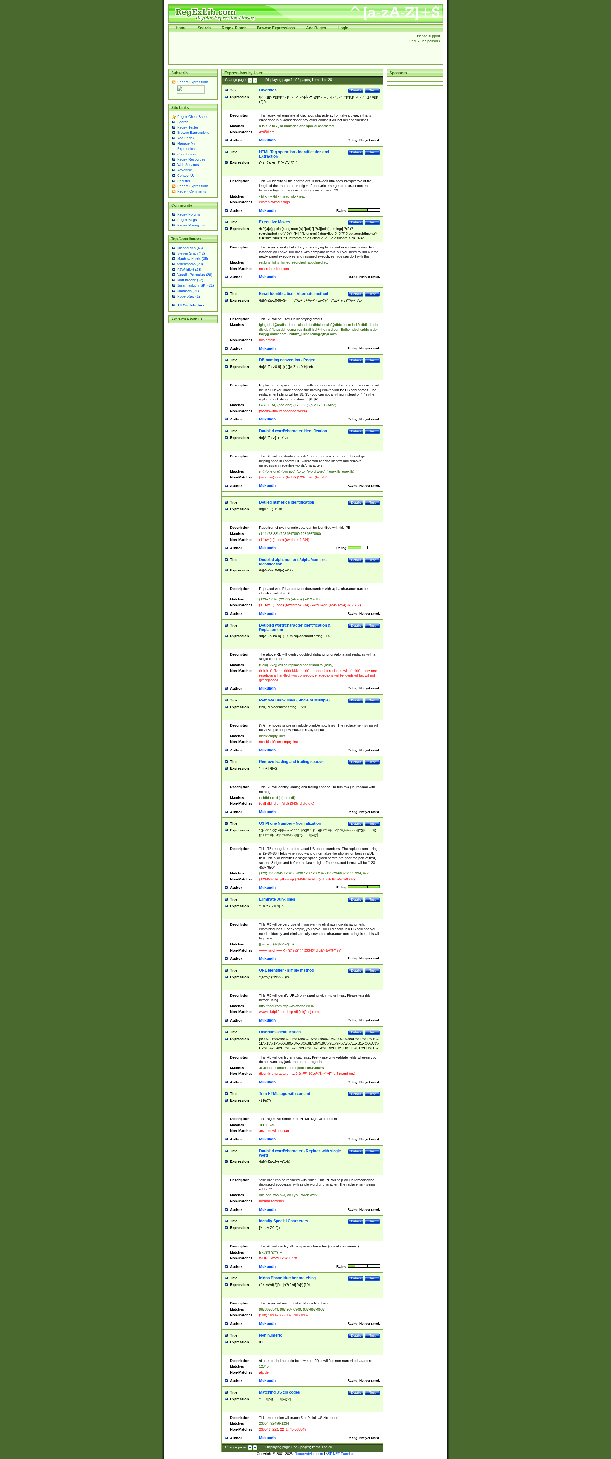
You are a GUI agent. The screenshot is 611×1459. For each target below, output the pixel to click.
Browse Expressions (276, 28)
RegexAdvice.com (309, 1453)
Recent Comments (191, 191)
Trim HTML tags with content (284, 1093)
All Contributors (190, 305)
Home (181, 28)
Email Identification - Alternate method (293, 293)
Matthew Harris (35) (192, 259)
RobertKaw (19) (189, 296)
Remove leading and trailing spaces (291, 761)
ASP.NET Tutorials (340, 1453)
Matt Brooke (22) (190, 280)
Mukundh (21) (188, 291)
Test (372, 90)
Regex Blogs (187, 220)
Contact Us (186, 175)
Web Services (188, 165)
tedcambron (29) (190, 264)
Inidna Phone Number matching (287, 1278)
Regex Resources (191, 159)
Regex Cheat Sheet (192, 117)
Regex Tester (234, 28)
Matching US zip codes (279, 1392)
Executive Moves (274, 222)
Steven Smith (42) (191, 253)
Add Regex (316, 28)
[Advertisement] (287, 48)
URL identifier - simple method (286, 970)
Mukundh (267, 140)
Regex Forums (188, 214)
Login (343, 28)
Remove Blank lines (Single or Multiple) (294, 700)
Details (356, 90)
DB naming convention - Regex (287, 360)
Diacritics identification (280, 1032)
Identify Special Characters (283, 1221)
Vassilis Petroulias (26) (194, 275)
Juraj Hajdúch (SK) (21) (195, 285)
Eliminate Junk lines (277, 899)
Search (204, 28)
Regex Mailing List (191, 225)
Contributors (186, 154)
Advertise (184, 170)
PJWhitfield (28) (189, 269)
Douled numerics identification (286, 502)
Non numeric (270, 1335)
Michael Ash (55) (190, 248)
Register (183, 181)
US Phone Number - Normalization (290, 823)
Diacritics (268, 90)
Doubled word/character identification (293, 431)
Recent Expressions (193, 82)
